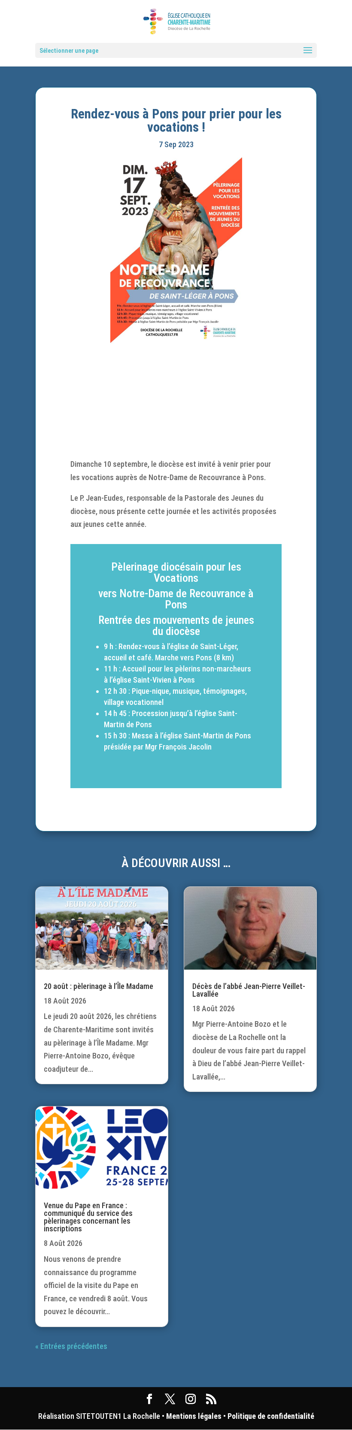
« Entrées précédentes (71, 1346)
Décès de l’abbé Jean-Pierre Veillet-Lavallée (248, 990)
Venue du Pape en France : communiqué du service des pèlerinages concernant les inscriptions (88, 1217)
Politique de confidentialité (271, 1416)
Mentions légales (194, 1416)
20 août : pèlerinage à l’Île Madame (98, 986)
